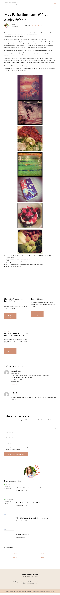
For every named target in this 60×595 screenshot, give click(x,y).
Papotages (32, 11)
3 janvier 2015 (15, 373)
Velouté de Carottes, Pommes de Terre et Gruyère (32, 518)
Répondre (14, 384)
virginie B (14, 393)
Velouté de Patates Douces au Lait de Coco (29, 488)
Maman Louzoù (34, 73)
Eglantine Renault (50, 591)
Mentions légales (34, 591)
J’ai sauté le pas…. (37, 299)
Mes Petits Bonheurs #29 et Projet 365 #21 (14, 300)
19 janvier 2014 (9, 11)
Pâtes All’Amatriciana (22, 534)
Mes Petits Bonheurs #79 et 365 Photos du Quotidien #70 (16, 334)
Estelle (22, 11)
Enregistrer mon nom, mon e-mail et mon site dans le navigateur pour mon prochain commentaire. (28, 448)
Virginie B (47, 33)
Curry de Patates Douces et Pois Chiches (28, 503)
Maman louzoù (16, 371)
